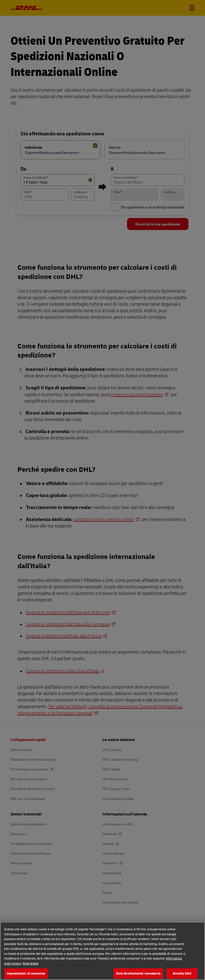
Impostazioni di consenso (26, 973)
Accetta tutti (182, 973)
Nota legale (30, 963)
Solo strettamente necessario (138, 973)
